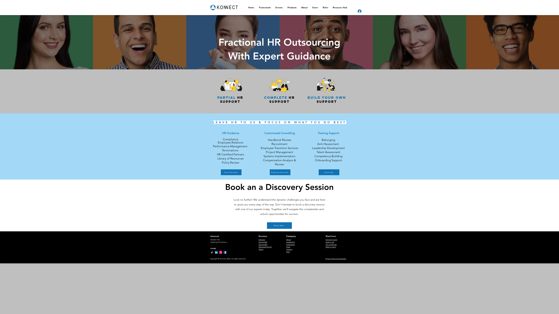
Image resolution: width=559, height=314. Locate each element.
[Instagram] (220, 252)
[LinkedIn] (216, 252)
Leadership (290, 242)
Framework (290, 244)
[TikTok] (211, 252)
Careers (289, 249)
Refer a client (331, 247)
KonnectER (263, 242)
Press (288, 247)
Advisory (262, 240)
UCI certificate (331, 244)
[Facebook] (225, 252)
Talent (261, 249)
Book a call (330, 242)
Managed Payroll (265, 247)
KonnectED (263, 244)
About (288, 240)
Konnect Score (331, 240)
